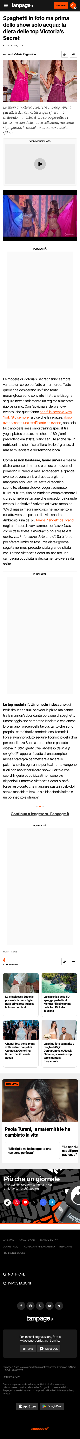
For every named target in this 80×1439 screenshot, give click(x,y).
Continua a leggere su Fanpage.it (40, 814)
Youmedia (9, 1240)
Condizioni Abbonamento (39, 1246)
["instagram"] (16, 1202)
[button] (73, 54)
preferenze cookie (14, 1252)
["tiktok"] (7, 1202)
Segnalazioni (27, 1240)
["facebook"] (43, 1202)
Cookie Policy (11, 1246)
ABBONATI (60, 5)
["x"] (34, 1202)
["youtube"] (25, 1202)
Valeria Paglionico (25, 54)
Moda (6, 952)
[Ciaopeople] (40, 1428)
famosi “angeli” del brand (55, 520)
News (14, 952)
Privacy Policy (48, 1240)
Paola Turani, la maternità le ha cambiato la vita (37, 1132)
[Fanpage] (40, 1319)
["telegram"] (52, 1202)
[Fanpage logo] (22, 5)
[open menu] (4, 5)
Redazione (65, 1246)
